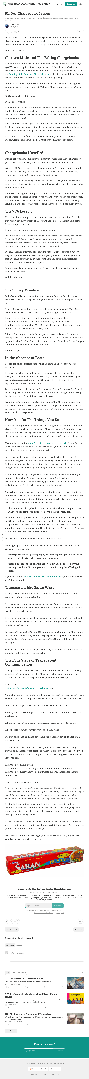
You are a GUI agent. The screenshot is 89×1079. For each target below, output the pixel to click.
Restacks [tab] (19, 945)
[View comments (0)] (12, 32)
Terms (48, 1063)
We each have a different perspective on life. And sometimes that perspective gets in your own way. (34, 1018)
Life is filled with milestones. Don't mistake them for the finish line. (30, 982)
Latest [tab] (13, 972)
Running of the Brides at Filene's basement (30, 74)
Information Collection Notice (43, 913)
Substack (33, 1074)
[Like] (7, 32)
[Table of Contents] (2, 539)
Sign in (82, 4)
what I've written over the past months (48, 443)
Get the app (55, 1069)
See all (9, 1031)
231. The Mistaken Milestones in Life (24, 978)
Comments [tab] (10, 945)
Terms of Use (55, 911)
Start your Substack (38, 1069)
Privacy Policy (61, 913)
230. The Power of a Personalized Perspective (28, 1014)
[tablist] (14, 945)
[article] (44, 983)
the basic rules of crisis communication (43, 576)
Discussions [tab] (22, 972)
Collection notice (58, 1063)
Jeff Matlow (14, 24)
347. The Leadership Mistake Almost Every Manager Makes (32, 995)
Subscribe (71, 4)
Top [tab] (7, 972)
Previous (13, 929)
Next (77, 929)
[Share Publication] (62, 4)
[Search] (57, 4)
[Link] (2, 57)
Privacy (42, 1063)
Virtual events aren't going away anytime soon (28, 687)
